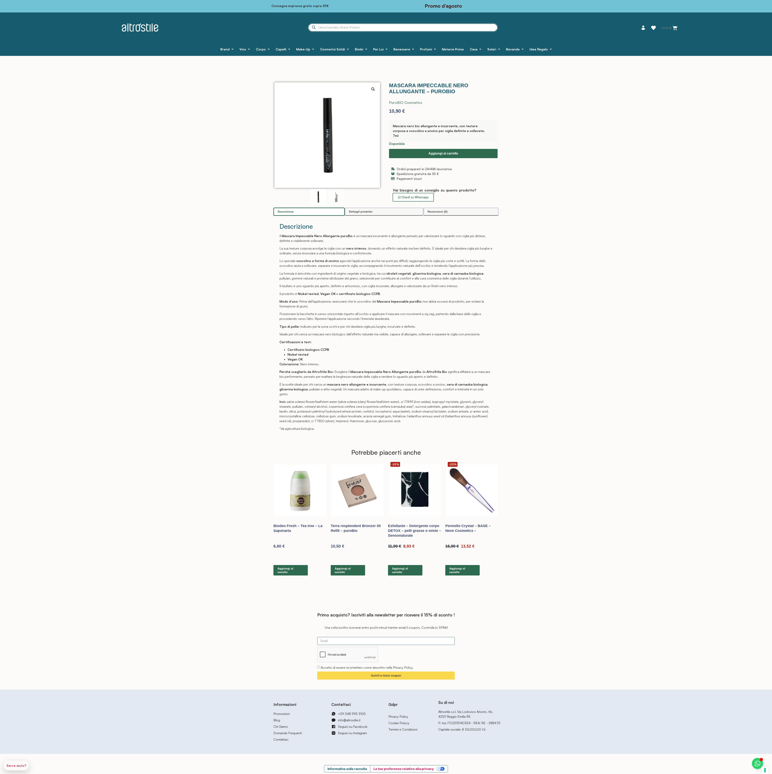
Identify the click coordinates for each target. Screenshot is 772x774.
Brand (225, 49)
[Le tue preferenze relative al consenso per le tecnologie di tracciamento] (765, 770)
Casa (473, 49)
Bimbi (359, 49)
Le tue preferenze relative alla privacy (404, 769)
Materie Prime (453, 49)
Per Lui (378, 49)
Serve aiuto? (16, 766)
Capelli (281, 49)
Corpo (261, 49)
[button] (373, 89)
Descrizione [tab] (286, 211)
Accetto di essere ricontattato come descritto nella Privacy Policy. (367, 667)
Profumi (426, 49)
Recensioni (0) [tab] (438, 211)
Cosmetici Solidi (332, 49)
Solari (491, 49)
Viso (242, 49)
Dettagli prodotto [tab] (361, 211)
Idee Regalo (539, 49)
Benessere (401, 49)
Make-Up (303, 49)
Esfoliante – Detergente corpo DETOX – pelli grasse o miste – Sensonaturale (414, 531)
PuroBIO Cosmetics (405, 102)
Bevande (513, 49)
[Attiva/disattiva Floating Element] (757, 763)
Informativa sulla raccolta (347, 769)
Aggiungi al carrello (443, 153)
